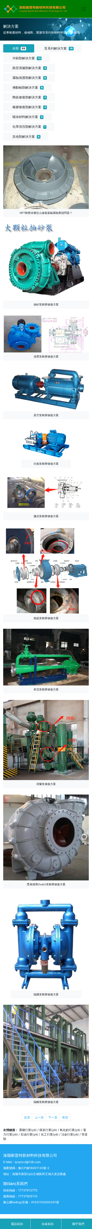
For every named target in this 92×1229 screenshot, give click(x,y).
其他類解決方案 (26, 137)
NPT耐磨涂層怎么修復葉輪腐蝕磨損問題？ (46, 212)
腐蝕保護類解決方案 (29, 78)
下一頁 (52, 1117)
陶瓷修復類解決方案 (29, 97)
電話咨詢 (16, 1224)
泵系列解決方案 (58, 48)
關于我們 (77, 1224)
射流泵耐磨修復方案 (46, 689)
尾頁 (65, 1117)
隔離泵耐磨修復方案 (46, 1102)
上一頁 (39, 1117)
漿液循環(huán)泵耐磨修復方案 (46, 884)
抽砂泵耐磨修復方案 (46, 304)
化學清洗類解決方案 (29, 127)
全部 (18, 48)
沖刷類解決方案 (26, 58)
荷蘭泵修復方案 (46, 784)
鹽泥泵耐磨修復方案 (46, 516)
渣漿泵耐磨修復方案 (46, 356)
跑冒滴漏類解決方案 (29, 68)
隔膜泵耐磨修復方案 (46, 994)
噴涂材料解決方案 (27, 117)
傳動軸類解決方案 (27, 87)
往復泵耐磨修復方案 (46, 463)
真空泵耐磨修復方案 (46, 415)
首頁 (27, 1117)
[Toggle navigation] (84, 9)
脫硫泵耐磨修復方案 (46, 618)
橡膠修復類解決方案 (29, 107)
